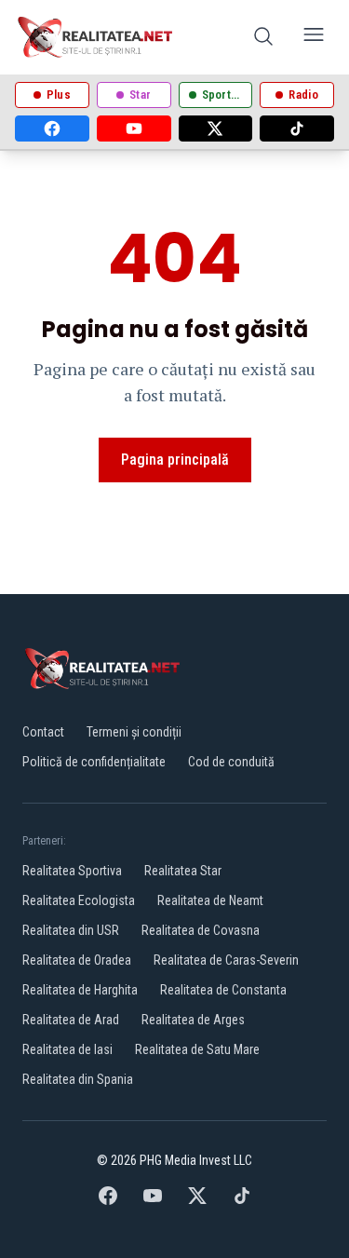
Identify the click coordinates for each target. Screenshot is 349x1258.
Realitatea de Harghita (80, 989)
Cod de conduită (231, 761)
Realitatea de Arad (70, 1019)
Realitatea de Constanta (223, 989)
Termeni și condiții (134, 731)
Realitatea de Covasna (200, 930)
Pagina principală (175, 459)
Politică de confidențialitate (94, 761)
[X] (216, 128)
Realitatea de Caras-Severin (226, 960)
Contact (43, 731)
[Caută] (263, 38)
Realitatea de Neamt (210, 900)
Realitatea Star (182, 870)
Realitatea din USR (70, 930)
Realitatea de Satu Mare (197, 1049)
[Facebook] (52, 128)
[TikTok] (297, 128)
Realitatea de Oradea (76, 960)
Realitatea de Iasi (67, 1049)
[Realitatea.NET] (96, 37)
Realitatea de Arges (193, 1019)
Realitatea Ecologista (78, 900)
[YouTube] (134, 128)
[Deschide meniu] (313, 37)
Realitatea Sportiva (72, 870)
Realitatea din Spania (77, 1079)
